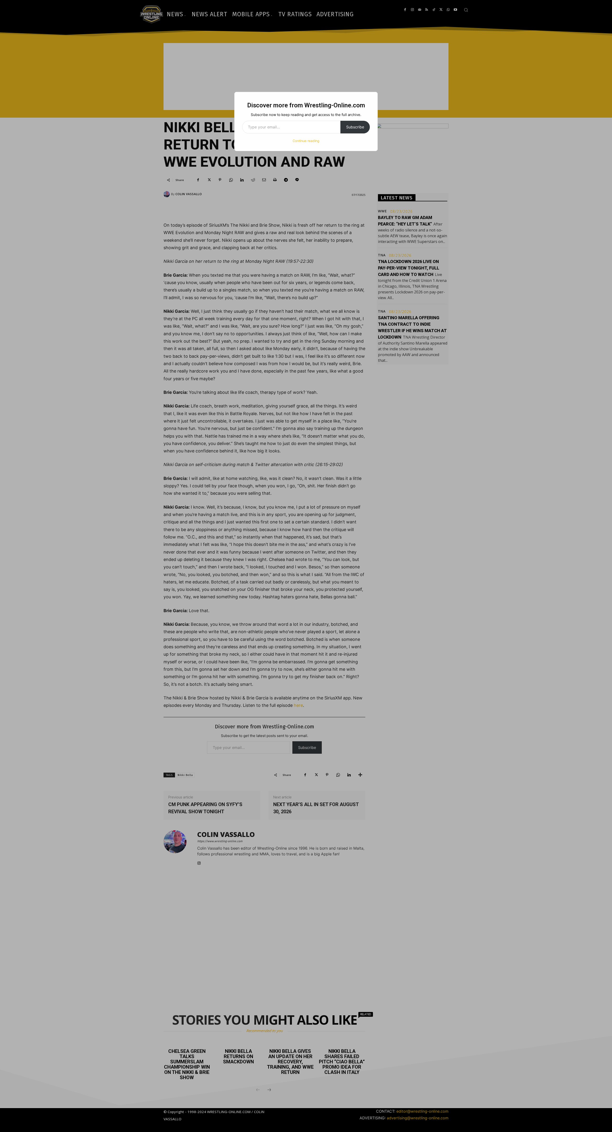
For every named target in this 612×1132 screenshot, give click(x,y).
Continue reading (306, 141)
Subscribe (355, 127)
